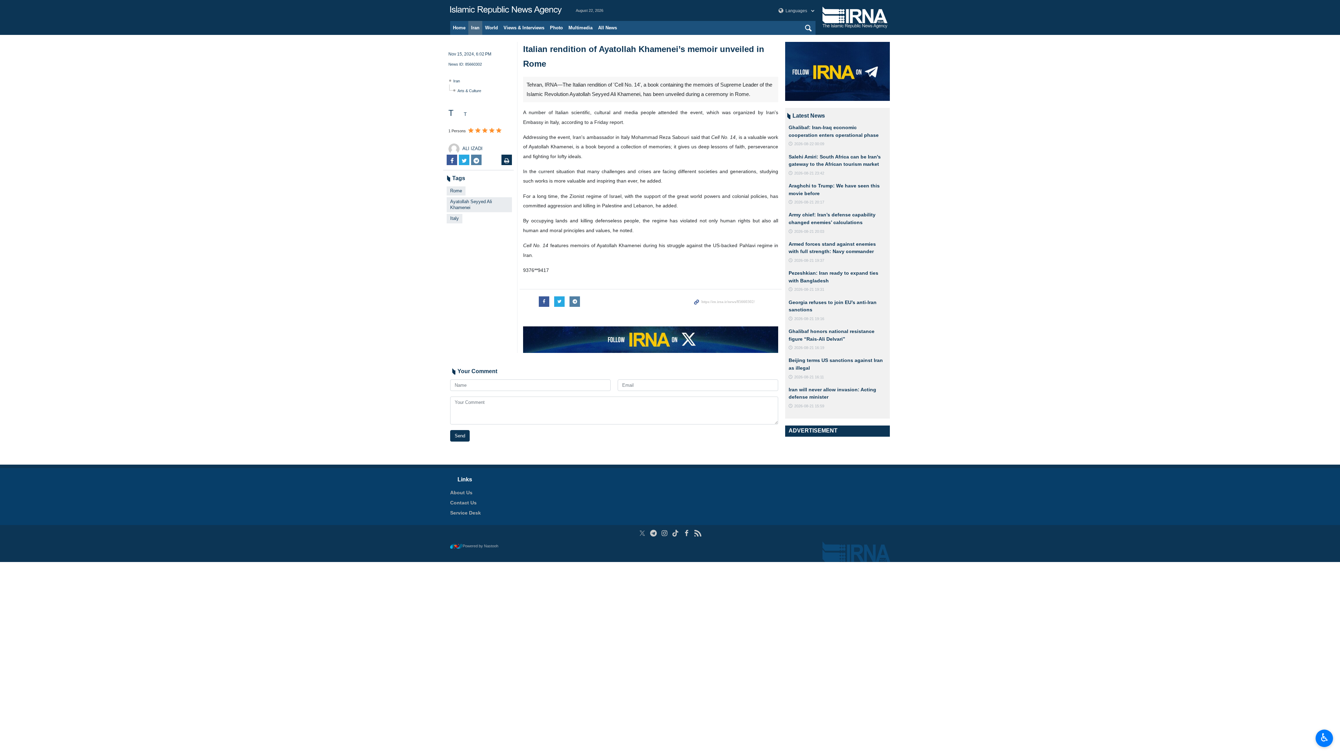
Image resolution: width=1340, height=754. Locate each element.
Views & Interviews (524, 27)
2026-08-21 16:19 (809, 348)
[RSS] (697, 533)
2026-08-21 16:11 (809, 377)
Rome (456, 190)
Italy (454, 218)
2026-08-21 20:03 (809, 231)
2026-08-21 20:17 (809, 202)
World (491, 27)
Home (459, 27)
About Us (461, 492)
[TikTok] (675, 533)
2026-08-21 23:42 (809, 173)
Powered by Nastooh (480, 546)
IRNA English (506, 10)
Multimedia (580, 27)
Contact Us (463, 502)
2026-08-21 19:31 (809, 289)
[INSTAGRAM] (664, 533)
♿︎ (1324, 737)
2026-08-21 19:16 (809, 319)
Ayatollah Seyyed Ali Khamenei (471, 204)
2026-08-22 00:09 (809, 144)
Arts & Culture (469, 91)
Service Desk (465, 513)
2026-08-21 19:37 (809, 260)
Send (460, 435)
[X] (642, 533)
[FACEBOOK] (686, 533)
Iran (475, 27)
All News (607, 27)
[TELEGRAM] (653, 533)
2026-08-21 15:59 (809, 406)
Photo (556, 27)
